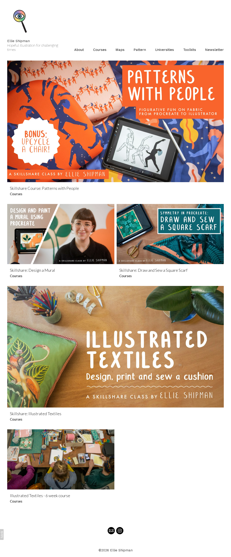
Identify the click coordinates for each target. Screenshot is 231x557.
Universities (164, 50)
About (79, 50)
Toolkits (189, 50)
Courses (99, 50)
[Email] (111, 530)
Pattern (140, 50)
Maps (120, 50)
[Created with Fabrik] (2, 534)
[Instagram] (119, 530)
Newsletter (214, 50)
